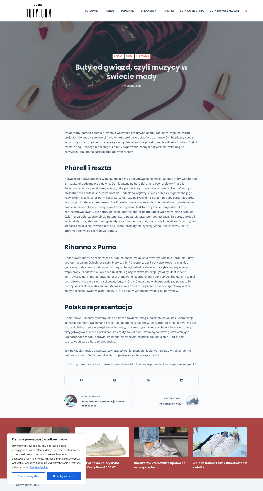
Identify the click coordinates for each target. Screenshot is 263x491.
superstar (142, 56)
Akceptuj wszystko (63, 476)
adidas (118, 56)
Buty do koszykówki (224, 10)
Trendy (109, 10)
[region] (46, 458)
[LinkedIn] (182, 380)
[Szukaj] (246, 11)
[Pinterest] (148, 380)
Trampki (168, 10)
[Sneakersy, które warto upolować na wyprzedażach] (161, 442)
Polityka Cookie (39, 467)
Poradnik (91, 10)
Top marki (128, 10)
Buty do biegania (192, 10)
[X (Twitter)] (115, 380)
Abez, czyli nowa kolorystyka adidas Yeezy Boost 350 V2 (97, 465)
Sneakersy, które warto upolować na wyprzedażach (159, 465)
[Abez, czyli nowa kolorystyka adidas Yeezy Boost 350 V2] (102, 442)
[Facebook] (81, 380)
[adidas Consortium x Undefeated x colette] (220, 442)
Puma (129, 56)
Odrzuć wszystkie (28, 476)
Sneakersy (148, 10)
